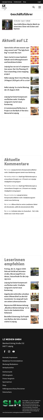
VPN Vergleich (8, 375)
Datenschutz (7, 392)
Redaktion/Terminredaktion (13, 361)
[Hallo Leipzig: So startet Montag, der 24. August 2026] (34, 90)
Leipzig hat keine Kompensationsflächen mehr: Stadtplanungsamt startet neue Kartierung (19, 197)
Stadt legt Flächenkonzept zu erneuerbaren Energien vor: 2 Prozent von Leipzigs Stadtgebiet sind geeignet (20, 179)
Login (39, 2)
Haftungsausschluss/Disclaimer (14, 389)
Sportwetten (7, 382)
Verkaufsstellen (8, 367)
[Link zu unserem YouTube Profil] (13, 351)
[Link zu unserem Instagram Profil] (9, 351)
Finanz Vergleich (8, 378)
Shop (24, 2)
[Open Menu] (39, 7)
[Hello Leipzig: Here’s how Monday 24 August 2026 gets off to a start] (34, 81)
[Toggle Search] (33, 7)
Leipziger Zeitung (7, 2)
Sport (23, 21)
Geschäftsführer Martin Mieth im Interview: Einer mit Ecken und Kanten (27, 26)
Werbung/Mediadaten (10, 364)
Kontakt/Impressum (10, 357)
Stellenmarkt (17, 2)
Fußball (28, 21)
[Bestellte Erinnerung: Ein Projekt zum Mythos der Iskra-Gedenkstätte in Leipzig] (34, 319)
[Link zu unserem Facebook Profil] (5, 351)
